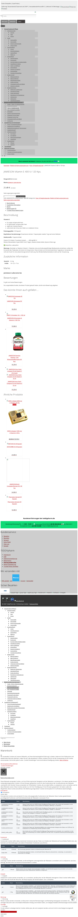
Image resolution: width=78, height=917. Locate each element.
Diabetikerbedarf (11, 130)
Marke (8, 207)
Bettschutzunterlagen (15, 137)
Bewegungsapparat (12, 106)
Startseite (6, 165)
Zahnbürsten (13, 97)
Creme (12, 49)
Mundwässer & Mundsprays (17, 95)
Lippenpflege (13, 53)
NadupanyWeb (33, 604)
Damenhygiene (14, 58)
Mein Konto (5, 21)
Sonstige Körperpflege (15, 73)
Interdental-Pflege (14, 91)
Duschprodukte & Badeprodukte (18, 62)
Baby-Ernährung (14, 78)
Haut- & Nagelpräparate (13, 108)
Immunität (9, 111)
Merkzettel (12, 21)
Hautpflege (13, 139)
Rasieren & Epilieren (15, 69)
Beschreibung (11, 203)
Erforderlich (5, 792)
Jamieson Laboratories (14, 182)
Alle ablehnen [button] (14, 764)
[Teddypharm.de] (39, 12)
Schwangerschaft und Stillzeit (17, 84)
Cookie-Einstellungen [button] (7, 766)
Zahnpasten (13, 99)
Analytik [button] (3, 874)
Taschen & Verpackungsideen (14, 152)
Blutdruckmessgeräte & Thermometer (16, 128)
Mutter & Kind (10, 75)
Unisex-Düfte (13, 45)
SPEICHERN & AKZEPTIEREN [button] (9, 912)
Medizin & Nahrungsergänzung (13, 102)
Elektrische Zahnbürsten (16, 89)
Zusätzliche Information (13, 205)
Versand (6, 540)
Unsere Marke (10, 154)
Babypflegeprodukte (15, 80)
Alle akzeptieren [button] (5, 764)
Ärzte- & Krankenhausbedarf (14, 124)
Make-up (12, 54)
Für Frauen (13, 133)
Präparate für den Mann (13, 115)
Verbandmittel (10, 141)
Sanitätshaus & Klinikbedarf (12, 123)
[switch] (72, 900)
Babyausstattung (14, 77)
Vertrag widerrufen (10, 562)
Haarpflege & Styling (15, 64)
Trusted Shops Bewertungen (15, 210)
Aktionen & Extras (9, 148)
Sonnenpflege (13, 71)
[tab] (40, 203)
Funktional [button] (4, 837)
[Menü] (75, 890)
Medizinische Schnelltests (13, 126)
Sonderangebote (11, 150)
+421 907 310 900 (36, 526)
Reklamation (7, 560)
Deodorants (13, 60)
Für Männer (13, 135)
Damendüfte (13, 40)
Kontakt (6, 546)
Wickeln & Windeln (15, 86)
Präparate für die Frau (12, 117)
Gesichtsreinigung (14, 51)
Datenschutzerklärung (10, 559)
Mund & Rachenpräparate (13, 113)
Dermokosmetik (11, 31)
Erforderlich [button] (4, 790)
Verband (12, 144)
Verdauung (10, 121)
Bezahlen (6, 538)
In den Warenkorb (20, 196)
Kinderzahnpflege (14, 93)
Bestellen (6, 536)
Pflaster (12, 143)
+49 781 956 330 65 (55, 524)
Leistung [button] (3, 857)
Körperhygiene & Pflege (11, 29)
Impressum (7, 555)
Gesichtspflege (11, 47)
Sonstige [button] (3, 904)
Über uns (6, 544)
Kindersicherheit (14, 82)
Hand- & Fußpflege (15, 65)
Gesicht (12, 32)
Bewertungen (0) (11, 208)
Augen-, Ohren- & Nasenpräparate (15, 104)
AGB (5, 557)
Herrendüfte (13, 42)
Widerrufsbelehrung (10, 564)
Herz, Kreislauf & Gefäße (13, 110)
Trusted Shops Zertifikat (11, 566)
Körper (12, 36)
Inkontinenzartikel (11, 132)
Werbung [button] (3, 897)
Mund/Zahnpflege (11, 88)
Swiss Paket (7, 542)
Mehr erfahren (64, 760)
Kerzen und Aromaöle (15, 43)
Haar (11, 34)
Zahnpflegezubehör (15, 100)
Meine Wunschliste (9, 746)
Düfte (8, 38)
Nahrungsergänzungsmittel (12, 200)
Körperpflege (10, 56)
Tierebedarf (7, 146)
